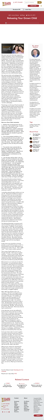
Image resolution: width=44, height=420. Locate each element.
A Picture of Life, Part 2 (36, 142)
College (32, 124)
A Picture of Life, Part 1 (36, 150)
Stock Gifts (26, 406)
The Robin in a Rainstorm (36, 138)
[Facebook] (3, 412)
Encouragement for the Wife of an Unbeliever (22, 386)
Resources (16, 411)
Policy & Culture (16, 405)
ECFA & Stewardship (26, 409)
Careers (25, 405)
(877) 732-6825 (19, 2)
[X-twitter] (7, 412)
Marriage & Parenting (16, 407)
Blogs (23, 15)
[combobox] (30, 2)
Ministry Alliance (25, 403)
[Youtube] (9, 412)
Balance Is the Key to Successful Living (36, 385)
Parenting (32, 126)
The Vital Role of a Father (36, 135)
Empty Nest (37, 124)
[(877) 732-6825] (13, 2)
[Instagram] (5, 412)
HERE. (15, 373)
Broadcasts (16, 401)
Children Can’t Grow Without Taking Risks (36, 146)
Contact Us (26, 410)
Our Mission (26, 401)
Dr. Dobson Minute (16, 410)
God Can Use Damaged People (7, 385)
